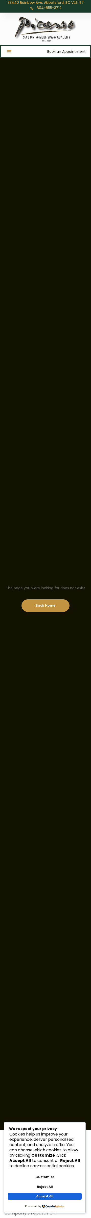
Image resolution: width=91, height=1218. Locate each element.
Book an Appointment (66, 51)
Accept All (44, 1196)
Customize (44, 1176)
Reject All (45, 1186)
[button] (9, 51)
